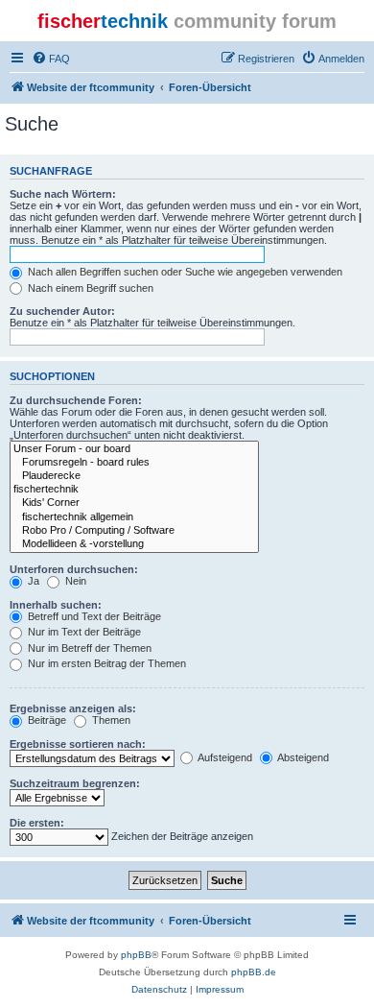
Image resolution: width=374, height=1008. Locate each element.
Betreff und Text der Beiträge (93, 616)
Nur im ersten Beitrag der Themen (105, 663)
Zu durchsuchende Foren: (76, 400)
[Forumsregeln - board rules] (134, 462)
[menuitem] (51, 58)
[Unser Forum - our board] (134, 449)
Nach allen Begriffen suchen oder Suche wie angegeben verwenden (183, 271)
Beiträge (45, 720)
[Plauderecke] (134, 476)
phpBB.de (253, 972)
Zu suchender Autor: (62, 311)
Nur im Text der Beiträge (83, 631)
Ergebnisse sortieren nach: (78, 744)
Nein (74, 581)
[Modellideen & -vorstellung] (134, 544)
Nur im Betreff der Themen (88, 648)
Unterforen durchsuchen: (74, 569)
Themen (109, 720)
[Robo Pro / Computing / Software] (134, 531)
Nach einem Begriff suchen (89, 288)
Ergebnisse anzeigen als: (73, 708)
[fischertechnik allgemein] (134, 517)
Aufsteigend (224, 757)
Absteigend (302, 757)
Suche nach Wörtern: (63, 194)
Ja (32, 581)
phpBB (136, 954)
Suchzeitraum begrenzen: (75, 783)
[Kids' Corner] (134, 503)
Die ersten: (37, 822)
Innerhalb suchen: (56, 605)
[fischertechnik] (134, 489)
